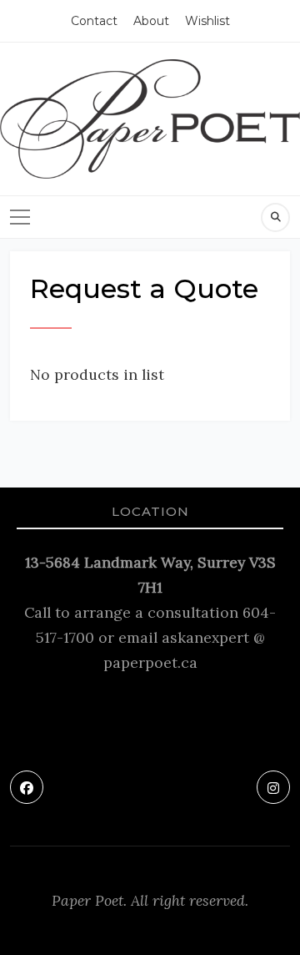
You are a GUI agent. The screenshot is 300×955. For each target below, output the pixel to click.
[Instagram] (273, 787)
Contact (94, 20)
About (151, 20)
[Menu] (20, 217)
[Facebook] (26, 787)
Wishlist (207, 20)
